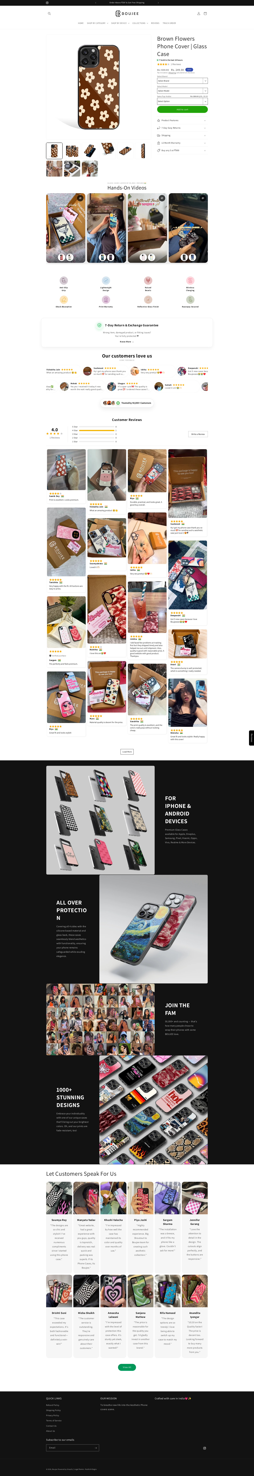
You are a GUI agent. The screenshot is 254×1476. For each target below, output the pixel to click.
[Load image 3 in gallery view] (90, 151)
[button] (49, 13)
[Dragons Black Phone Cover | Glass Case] (184, 257)
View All (127, 1367)
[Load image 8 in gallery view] (72, 169)
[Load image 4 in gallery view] (108, 151)
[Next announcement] (158, 3)
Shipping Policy (53, 1410)
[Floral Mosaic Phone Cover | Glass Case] (151, 257)
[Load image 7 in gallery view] (54, 169)
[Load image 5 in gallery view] (125, 151)
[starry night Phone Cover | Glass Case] (102, 257)
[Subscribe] (95, 1448)
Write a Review (198, 434)
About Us (50, 1431)
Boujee (54, 1469)
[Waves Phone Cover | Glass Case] (192, 257)
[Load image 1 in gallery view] (54, 151)
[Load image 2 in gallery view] (72, 151)
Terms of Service (54, 1420)
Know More (127, 341)
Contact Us (51, 1426)
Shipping (172, 73)
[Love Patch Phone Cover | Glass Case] (143, 257)
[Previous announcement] (95, 3)
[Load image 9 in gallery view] (90, 169)
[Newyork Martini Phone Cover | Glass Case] (69, 257)
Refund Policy (52, 1405)
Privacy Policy (52, 1415)
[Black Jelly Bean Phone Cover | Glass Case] (110, 257)
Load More (127, 751)
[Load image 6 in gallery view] (143, 151)
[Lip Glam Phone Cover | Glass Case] (61, 257)
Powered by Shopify (65, 1469)
